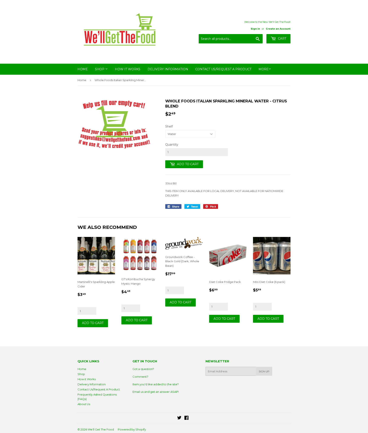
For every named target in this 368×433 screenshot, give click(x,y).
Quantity (171, 144)
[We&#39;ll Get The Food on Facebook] (186, 418)
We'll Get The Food (101, 429)
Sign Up (264, 371)
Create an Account (278, 28)
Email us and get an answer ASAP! (155, 391)
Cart (281, 38)
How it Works (127, 69)
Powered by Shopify (132, 429)
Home (83, 69)
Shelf (169, 126)
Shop (100, 69)
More (264, 69)
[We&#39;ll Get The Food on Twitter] (179, 418)
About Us (84, 404)
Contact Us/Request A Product (223, 69)
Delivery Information (168, 69)
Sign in (255, 28)
